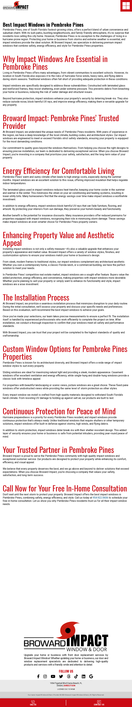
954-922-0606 (33, 702)
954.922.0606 (100, 497)
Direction (69, 685)
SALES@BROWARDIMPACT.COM (99, 702)
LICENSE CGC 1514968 (66, 689)
